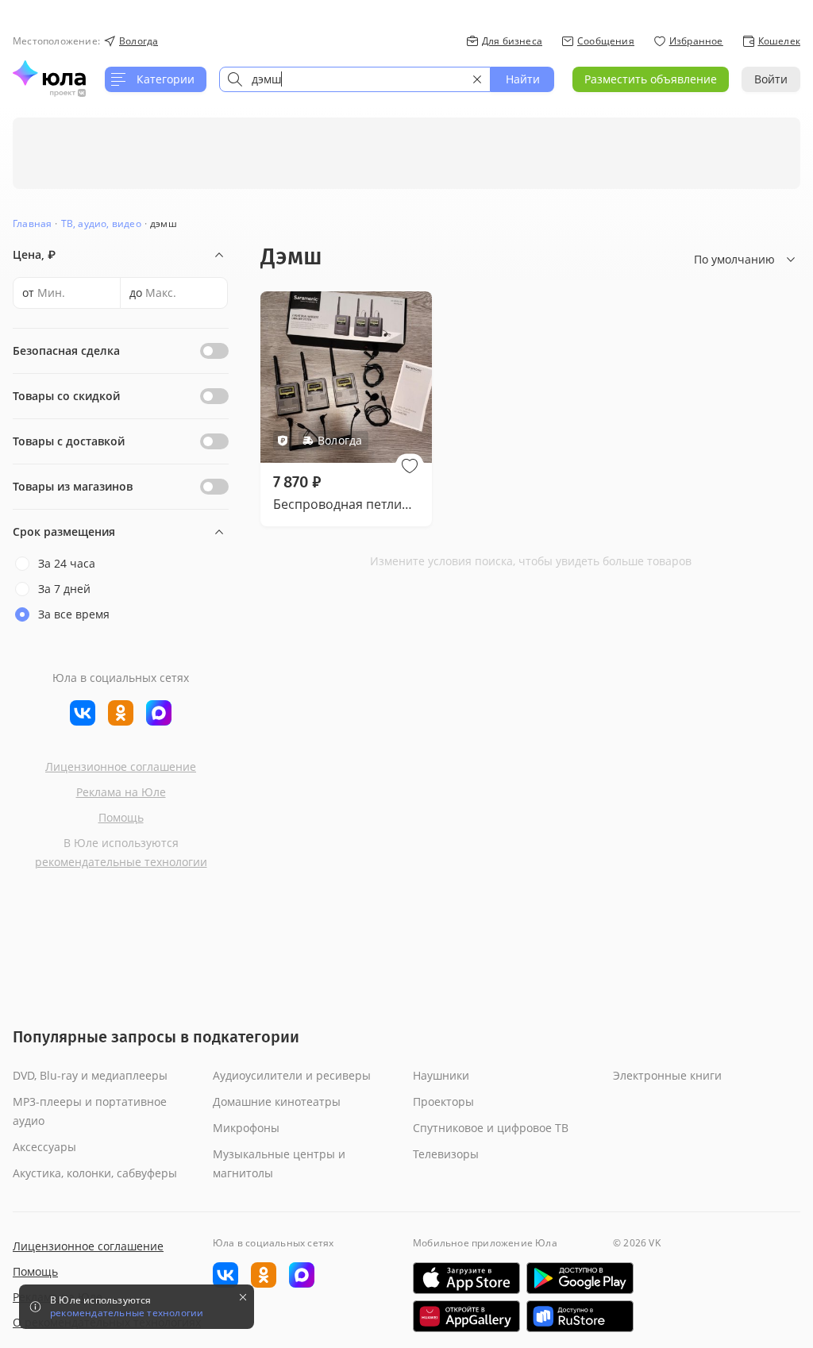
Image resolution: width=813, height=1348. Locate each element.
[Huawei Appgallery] (466, 1316)
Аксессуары (44, 1146)
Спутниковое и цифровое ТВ (490, 1127)
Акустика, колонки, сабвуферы (95, 1172)
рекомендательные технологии (121, 861)
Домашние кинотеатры (277, 1101)
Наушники (441, 1075)
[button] (410, 466)
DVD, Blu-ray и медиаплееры (90, 1075)
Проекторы (443, 1101)
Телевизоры (446, 1153)
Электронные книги (667, 1075)
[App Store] (466, 1278)
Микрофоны (246, 1127)
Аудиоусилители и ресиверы (292, 1075)
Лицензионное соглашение (120, 766)
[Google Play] (580, 1278)
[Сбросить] (477, 79)
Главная (32, 223)
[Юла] (49, 73)
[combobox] (355, 79)
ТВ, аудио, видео (101, 223)
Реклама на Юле (121, 791)
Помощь (121, 817)
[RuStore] (580, 1316)
